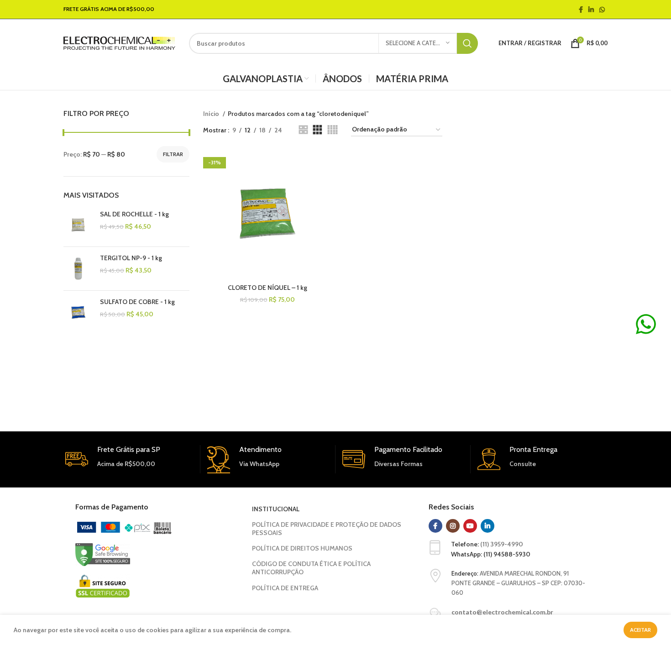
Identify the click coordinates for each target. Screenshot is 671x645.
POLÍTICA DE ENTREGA (285, 588)
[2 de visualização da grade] (303, 130)
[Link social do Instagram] (453, 526)
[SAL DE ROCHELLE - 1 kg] (78, 225)
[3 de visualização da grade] (317, 130)
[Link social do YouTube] (470, 526)
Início (211, 114)
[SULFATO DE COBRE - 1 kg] (78, 312)
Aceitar (640, 629)
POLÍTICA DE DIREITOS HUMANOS (302, 548)
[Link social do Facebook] (581, 10)
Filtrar (173, 154)
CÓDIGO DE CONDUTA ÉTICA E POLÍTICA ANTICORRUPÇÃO (311, 568)
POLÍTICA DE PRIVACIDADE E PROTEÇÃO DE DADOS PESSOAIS (326, 528)
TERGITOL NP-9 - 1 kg (131, 258)
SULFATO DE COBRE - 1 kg (137, 302)
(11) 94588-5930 (506, 554)
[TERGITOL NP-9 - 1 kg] (78, 268)
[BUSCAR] (467, 43)
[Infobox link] (267, 459)
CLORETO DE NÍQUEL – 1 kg (267, 287)
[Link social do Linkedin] (591, 10)
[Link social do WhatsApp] (602, 10)
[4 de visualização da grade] (332, 130)
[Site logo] (119, 42)
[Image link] (124, 527)
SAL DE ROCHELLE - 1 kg (134, 214)
